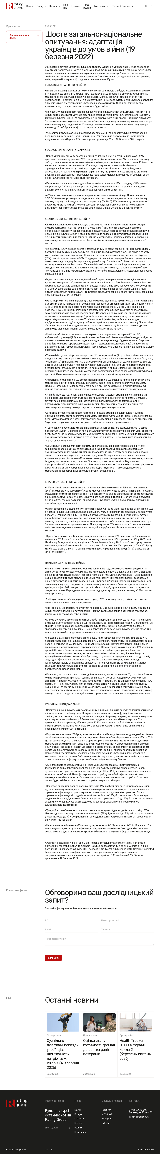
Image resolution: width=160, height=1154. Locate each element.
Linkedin (105, 1123)
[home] (14, 6)
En (152, 6)
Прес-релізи (87, 6)
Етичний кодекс (146, 1149)
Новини (75, 6)
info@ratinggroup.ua (139, 1117)
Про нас (65, 6)
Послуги (41, 6)
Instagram (106, 1118)
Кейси (29, 6)
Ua (146, 6)
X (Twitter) (107, 1114)
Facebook (106, 1110)
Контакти (54, 6)
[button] (102, 6)
